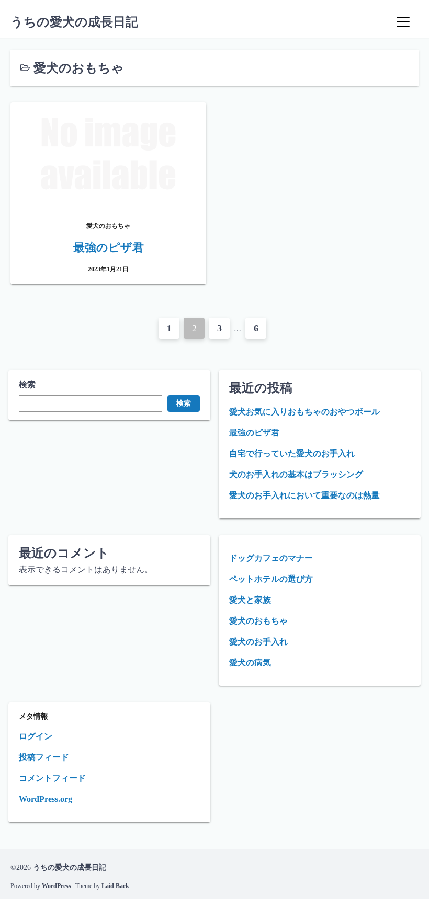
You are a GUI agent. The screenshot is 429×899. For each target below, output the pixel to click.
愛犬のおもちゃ (258, 620)
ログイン (35, 736)
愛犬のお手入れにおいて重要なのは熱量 (304, 495)
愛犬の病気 (250, 662)
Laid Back (115, 886)
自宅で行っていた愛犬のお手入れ (292, 453)
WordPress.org (45, 798)
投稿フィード (44, 757)
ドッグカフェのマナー (271, 558)
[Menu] (403, 22)
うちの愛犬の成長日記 (74, 22)
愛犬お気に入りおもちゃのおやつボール (304, 411)
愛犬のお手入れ (258, 641)
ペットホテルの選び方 (271, 578)
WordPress (56, 886)
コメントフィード (52, 778)
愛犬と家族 (250, 599)
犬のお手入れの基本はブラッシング (296, 474)
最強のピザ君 (254, 432)
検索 (27, 384)
